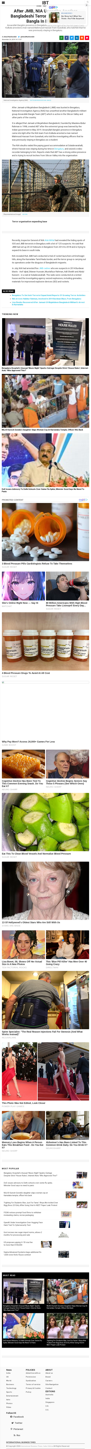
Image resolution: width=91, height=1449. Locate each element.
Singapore (50, 1402)
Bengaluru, (59, 149)
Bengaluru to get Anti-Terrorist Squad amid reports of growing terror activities (48, 295)
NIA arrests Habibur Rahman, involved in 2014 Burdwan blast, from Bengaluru (46, 299)
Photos (9, 1403)
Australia (49, 1395)
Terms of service (33, 1384)
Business (10, 1384)
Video (8, 1407)
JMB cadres (44, 268)
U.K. (47, 1406)
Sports (9, 1392)
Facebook (18, 1417)
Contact (49, 1388)
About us (49, 1373)
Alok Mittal (49, 240)
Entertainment (12, 1396)
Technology (11, 1388)
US (7, 1377)
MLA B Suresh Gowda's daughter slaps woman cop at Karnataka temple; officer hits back (42, 430)
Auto (8, 1400)
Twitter (18, 1423)
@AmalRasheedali (27, 37)
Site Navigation (52, 1384)
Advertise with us (33, 1373)
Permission (31, 1377)
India (8, 1373)
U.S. (47, 1410)
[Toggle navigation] (3, 2)
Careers (49, 1381)
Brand (48, 1377)
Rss (17, 1435)
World (8, 1381)
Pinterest (17, 1429)
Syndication (31, 1381)
